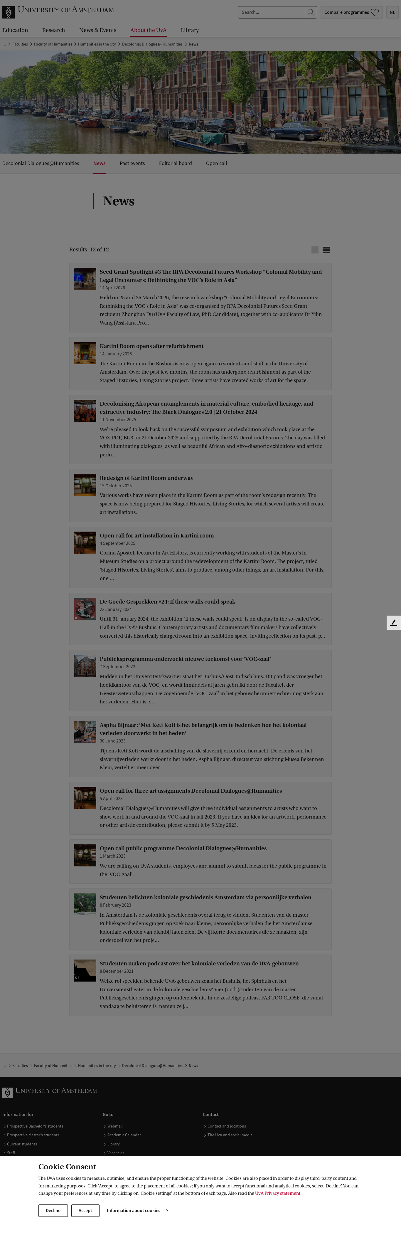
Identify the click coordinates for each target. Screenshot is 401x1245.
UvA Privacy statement (277, 1193)
